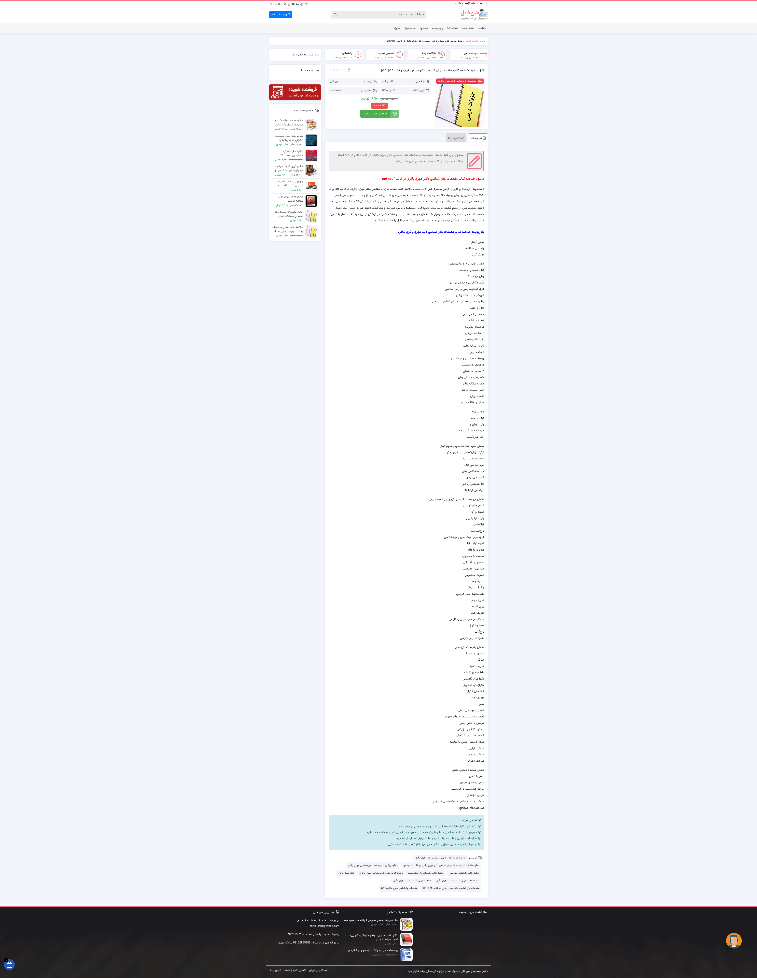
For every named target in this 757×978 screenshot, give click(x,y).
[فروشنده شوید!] (295, 92)
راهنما (287, 970)
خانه (483, 41)
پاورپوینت (437, 28)
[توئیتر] (271, 3)
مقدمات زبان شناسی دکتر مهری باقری (412, 881)
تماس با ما (275, 970)
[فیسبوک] (275, 3)
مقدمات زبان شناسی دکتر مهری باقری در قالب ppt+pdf (450, 888)
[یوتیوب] (293, 3)
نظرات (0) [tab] (453, 138)
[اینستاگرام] (288, 3)
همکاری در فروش (318, 970)
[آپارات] (306, 3)
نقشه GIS (452, 28)
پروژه (397, 28)
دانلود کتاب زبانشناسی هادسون (464, 873)
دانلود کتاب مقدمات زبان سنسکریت (426, 873)
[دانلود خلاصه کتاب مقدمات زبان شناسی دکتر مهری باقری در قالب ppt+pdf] (460, 102)
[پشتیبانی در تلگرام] (734, 941)
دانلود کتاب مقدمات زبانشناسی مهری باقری (381, 873)
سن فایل (334, 81)
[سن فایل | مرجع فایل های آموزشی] (474, 15)
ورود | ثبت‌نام (279, 14)
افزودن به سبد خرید (375, 113)
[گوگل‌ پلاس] (280, 3)
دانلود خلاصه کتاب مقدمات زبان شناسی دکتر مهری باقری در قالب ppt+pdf (441, 866)
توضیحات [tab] (476, 138)
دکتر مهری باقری (345, 873)
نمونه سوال (410, 28)
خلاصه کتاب (472, 41)
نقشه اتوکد (468, 28)
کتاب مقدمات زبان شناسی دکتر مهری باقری (457, 881)
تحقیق (424, 28)
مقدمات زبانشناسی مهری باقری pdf (399, 888)
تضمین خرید (299, 970)
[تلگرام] (284, 3)
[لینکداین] (297, 3)
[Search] (335, 15)
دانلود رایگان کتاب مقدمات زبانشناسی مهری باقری (372, 866)
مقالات (482, 28)
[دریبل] (301, 3)
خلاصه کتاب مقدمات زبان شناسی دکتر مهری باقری (440, 858)
